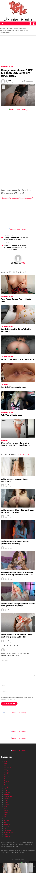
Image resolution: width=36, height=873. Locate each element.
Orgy (5, 814)
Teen (5, 828)
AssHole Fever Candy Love (13, 387)
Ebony (6, 787)
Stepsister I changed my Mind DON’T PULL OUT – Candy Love (15, 444)
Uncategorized (9, 832)
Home (7, 863)
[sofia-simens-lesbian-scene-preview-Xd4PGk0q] (18, 529)
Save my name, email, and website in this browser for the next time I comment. (17, 698)
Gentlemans (8, 796)
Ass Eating (7, 767)
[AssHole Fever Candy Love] (18, 372)
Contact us (15, 863)
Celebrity (7, 777)
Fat (5, 788)
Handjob (6, 798)
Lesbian (6, 804)
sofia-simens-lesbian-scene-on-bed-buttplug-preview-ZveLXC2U (17, 573)
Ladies (6, 800)
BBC (5, 769)
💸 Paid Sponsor (25, 863)
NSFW (6, 810)
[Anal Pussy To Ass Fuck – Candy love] (18, 284)
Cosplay (6, 781)
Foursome (7, 792)
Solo (5, 822)
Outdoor (6, 816)
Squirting (7, 824)
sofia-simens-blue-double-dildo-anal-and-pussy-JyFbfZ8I (17, 635)
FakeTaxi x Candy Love (11, 415)
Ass (5, 765)
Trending (28, 20)
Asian (5, 763)
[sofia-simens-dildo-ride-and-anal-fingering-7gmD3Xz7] (18, 498)
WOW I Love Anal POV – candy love (17, 359)
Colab (6, 779)
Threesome (7, 830)
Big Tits (6, 771)
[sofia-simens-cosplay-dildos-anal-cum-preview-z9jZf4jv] (18, 591)
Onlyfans (4, 296)
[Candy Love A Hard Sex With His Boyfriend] (18, 314)
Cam (5, 775)
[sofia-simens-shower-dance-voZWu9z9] (18, 466)
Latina (6, 802)
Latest (6, 20)
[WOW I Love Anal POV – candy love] (18, 344)
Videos (10, 296)
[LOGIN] (34, 23)
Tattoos (6, 826)
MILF (5, 806)
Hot (21, 20)
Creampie (7, 783)
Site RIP (6, 820)
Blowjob (6, 773)
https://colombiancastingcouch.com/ (17, 198)
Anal (5, 761)
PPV (5, 818)
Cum (5, 785)
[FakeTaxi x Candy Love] (18, 400)
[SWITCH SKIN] (30, 23)
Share (3, 87)
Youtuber (7, 836)
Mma (5, 808)
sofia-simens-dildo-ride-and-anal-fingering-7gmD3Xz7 (17, 511)
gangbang (7, 794)
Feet (5, 790)
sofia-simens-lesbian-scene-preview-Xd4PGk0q (15, 542)
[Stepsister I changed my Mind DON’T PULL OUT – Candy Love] (18, 428)
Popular (14, 20)
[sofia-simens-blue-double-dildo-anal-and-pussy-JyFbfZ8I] (18, 622)
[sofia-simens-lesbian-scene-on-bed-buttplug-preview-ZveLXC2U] (18, 560)
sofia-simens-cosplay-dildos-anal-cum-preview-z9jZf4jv (18, 604)
